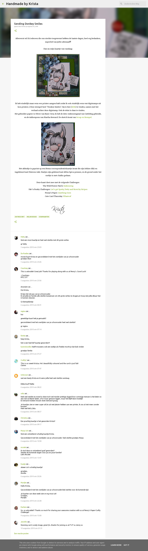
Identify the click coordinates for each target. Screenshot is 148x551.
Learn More (116, 545)
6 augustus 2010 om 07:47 (31, 369)
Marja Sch (24, 431)
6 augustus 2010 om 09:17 (31, 424)
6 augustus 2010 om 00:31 (31, 305)
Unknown (24, 375)
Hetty (23, 237)
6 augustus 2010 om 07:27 (31, 354)
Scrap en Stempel (84, 117)
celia (22, 393)
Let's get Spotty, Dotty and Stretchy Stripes (69, 189)
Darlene (24, 507)
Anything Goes (64, 193)
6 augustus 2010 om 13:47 (31, 458)
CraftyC (24, 360)
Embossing (68, 186)
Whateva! (67, 196)
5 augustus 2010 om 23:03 (31, 247)
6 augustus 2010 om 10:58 (31, 441)
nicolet (23, 447)
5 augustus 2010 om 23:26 (31, 262)
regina (23, 311)
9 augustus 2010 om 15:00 (31, 515)
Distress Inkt (19, 216)
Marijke (23, 483)
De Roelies (25, 253)
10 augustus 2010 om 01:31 (31, 528)
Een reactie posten (21, 533)
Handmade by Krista (22, 4)
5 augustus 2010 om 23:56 (31, 281)
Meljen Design (32, 216)
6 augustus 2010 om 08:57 (31, 412)
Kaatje (23, 464)
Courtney (24, 268)
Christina (24, 418)
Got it (126, 545)
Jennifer (24, 522)
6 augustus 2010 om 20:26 (31, 476)
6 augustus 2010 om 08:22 (31, 387)
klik (73, 107)
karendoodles (26, 347)
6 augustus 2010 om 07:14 (31, 329)
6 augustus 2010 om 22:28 (31, 501)
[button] (15, 30)
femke (23, 336)
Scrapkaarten (44, 216)
